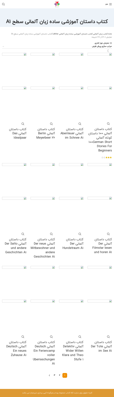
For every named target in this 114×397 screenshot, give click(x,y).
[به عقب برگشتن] (57, 13)
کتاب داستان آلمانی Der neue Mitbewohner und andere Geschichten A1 (43, 248)
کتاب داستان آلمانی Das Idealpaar (17, 133)
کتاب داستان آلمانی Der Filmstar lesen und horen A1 (102, 245)
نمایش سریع (108, 123)
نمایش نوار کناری (102, 43)
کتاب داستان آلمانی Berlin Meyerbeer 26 (45, 133)
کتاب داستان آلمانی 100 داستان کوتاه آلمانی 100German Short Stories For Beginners (100, 140)
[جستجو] (3, 4)
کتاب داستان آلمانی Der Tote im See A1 (101, 346)
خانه (110, 34)
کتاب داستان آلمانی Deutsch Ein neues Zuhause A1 (16, 348)
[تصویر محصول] (100, 103)
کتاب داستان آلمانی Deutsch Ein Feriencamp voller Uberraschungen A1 (44, 353)
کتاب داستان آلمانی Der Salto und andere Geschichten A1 (15, 245)
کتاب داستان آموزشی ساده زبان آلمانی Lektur (72, 34)
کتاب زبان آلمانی (100, 34)
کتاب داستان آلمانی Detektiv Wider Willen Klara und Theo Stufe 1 (72, 351)
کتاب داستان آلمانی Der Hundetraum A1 (72, 243)
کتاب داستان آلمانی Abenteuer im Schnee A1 (71, 133)
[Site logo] (57, 4)
